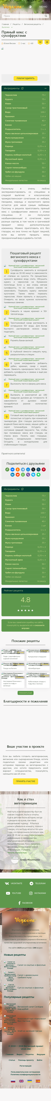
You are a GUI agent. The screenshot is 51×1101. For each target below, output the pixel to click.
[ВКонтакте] (12, 469)
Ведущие (41, 1054)
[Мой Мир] (28, 469)
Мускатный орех (14, 159)
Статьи (12, 1060)
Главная (5, 24)
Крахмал (9, 116)
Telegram (40, 883)
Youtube (16, 893)
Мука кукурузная (14, 138)
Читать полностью (17, 852)
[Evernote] (38, 475)
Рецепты (17, 24)
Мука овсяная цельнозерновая (21, 133)
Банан (8, 125)
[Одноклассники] (18, 469)
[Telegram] (23, 469)
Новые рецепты (15, 955)
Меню (43, 6)
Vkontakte (16, 883)
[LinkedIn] (12, 475)
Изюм (8, 103)
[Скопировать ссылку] (7, 469)
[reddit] (18, 475)
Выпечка (6, 27)
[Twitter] (33, 469)
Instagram (40, 893)
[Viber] (28, 475)
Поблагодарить (25, 78)
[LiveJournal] (38, 469)
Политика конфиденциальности (25, 1074)
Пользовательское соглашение (25, 1072)
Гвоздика (10, 150)
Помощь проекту (26, 1060)
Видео (19, 1054)
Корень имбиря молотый (18, 155)
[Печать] (47, 42)
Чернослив (11, 95)
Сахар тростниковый (16, 108)
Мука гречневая (13, 142)
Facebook (27, 903)
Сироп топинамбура (15, 168)
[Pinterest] (44, 469)
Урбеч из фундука (15, 172)
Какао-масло (12, 163)
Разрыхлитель (13, 129)
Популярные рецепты (19, 997)
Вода (7, 112)
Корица (9, 146)
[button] (4, 832)
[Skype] (33, 475)
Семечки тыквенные (16, 121)
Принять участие (25, 781)
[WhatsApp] (23, 475)
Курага (9, 99)
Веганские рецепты (32, 24)
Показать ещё (25, 693)
